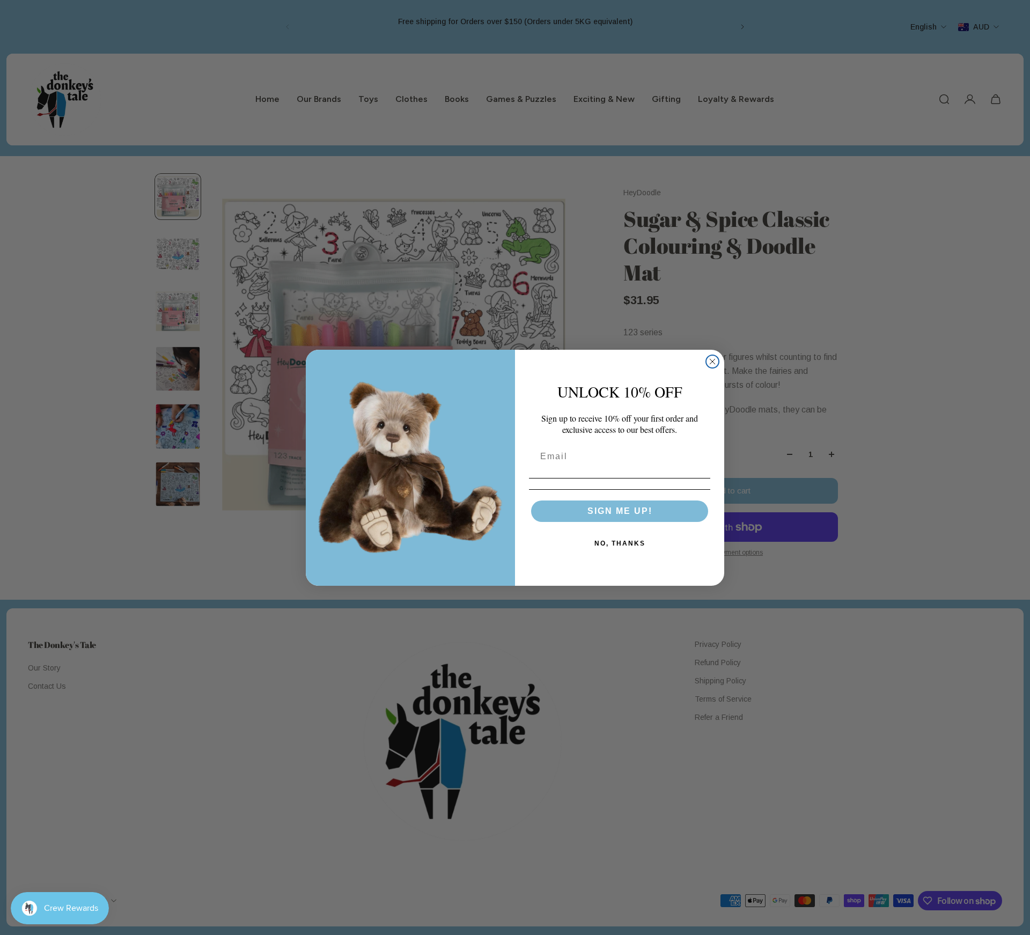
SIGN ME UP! (619, 510)
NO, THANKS (619, 543)
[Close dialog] (712, 361)
